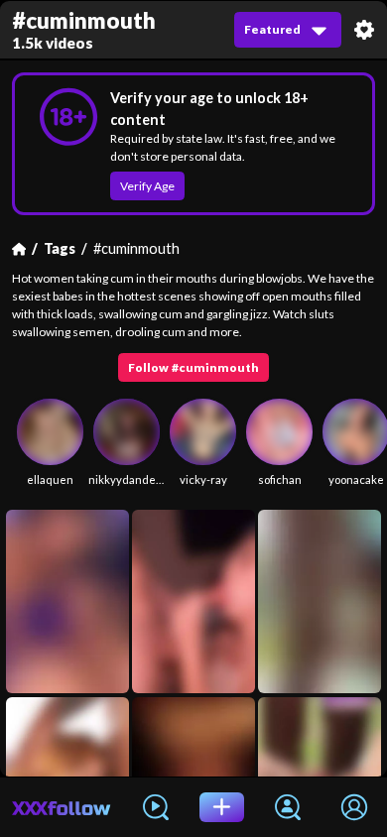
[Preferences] (364, 30)
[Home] (19, 249)
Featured (272, 29)
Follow (193, 367)
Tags (59, 248)
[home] (61, 807)
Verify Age (147, 186)
